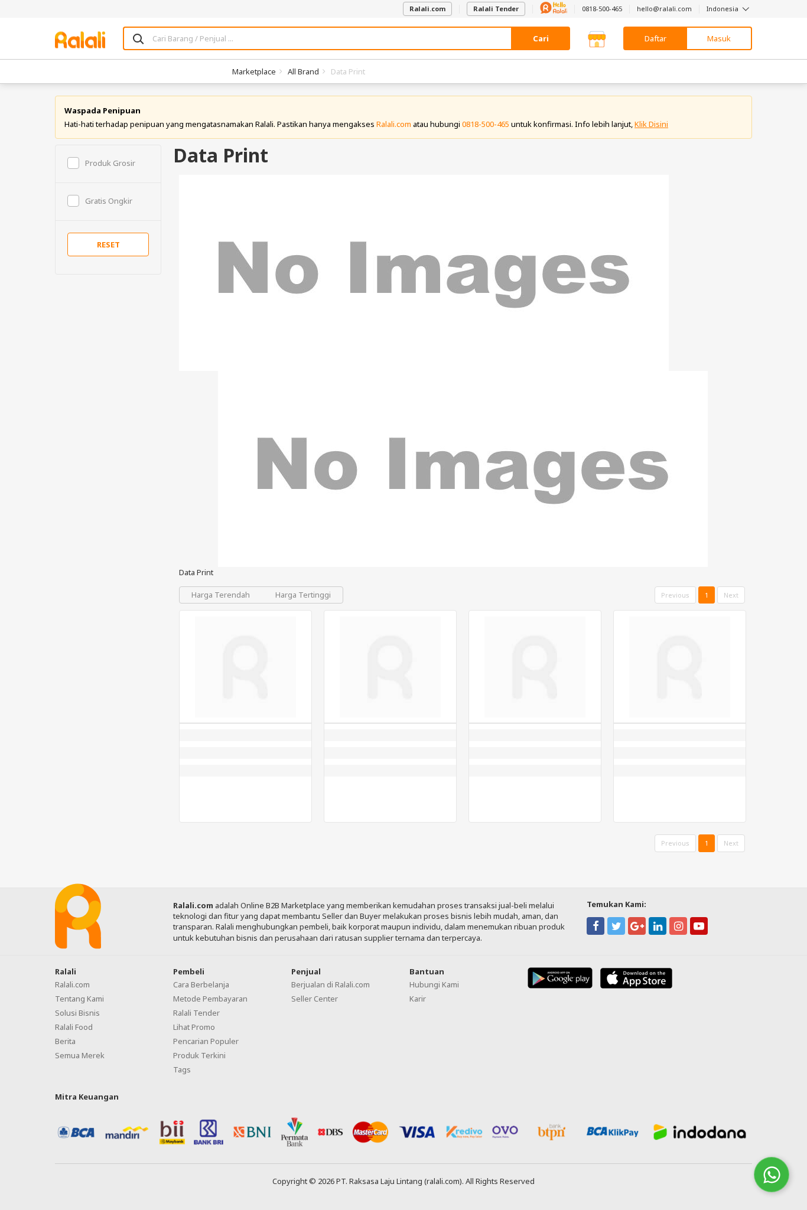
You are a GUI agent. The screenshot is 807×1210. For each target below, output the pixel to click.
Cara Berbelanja (201, 984)
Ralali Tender (496, 8)
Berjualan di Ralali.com (330, 984)
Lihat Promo (194, 1027)
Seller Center (314, 998)
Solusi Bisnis (77, 1012)
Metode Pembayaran (210, 998)
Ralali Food (74, 1027)
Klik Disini (651, 124)
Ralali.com (427, 8)
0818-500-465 (602, 8)
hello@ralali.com (664, 8)
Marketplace (254, 71)
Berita (65, 1041)
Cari (541, 38)
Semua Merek (80, 1055)
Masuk (719, 38)
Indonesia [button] (723, 8)
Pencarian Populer (206, 1041)
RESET (108, 244)
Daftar (655, 38)
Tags (182, 1069)
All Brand (303, 71)
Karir (417, 998)
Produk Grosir (110, 163)
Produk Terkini (199, 1055)
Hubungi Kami (434, 984)
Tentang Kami (79, 998)
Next (731, 595)
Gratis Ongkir (108, 200)
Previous (675, 595)
